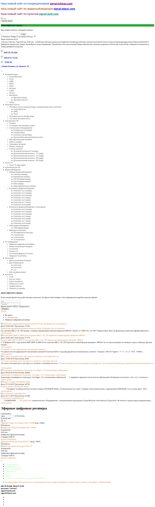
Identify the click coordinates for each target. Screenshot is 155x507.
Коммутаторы (19, 132)
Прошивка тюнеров (17, 144)
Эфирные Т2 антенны (18, 256)
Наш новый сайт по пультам (19, 14)
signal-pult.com (49, 14)
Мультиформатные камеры (24, 186)
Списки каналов (15, 149)
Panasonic (17, 267)
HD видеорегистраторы (23, 232)
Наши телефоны (16, 281)
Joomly (3, 311)
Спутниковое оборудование (20, 128)
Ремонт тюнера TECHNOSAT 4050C (15, 386)
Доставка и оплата (12, 466)
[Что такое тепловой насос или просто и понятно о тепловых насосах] (30, 356)
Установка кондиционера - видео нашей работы (25, 478)
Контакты (9, 274)
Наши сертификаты (13, 469)
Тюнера (12, 123)
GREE (11, 81)
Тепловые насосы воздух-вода (21, 116)
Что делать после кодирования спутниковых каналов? (23, 349)
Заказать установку (17, 288)
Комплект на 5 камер (22, 197)
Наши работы (10, 471)
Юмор (7, 473)
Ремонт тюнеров (16, 146)
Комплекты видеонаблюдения (21, 188)
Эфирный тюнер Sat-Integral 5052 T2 (16, 441)
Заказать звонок (7, 21)
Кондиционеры (11, 74)
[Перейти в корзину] (35, 36)
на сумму (17, 36)
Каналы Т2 (13, 251)
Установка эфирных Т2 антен (21, 253)
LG (14, 270)
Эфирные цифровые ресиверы (21, 244)
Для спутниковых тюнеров (20, 260)
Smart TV (8, 163)
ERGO (11, 83)
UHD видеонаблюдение (19, 225)
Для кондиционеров (17, 272)
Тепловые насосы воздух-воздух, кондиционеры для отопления (35, 107)
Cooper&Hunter (15, 76)
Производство (25, 400)
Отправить (5, 309)
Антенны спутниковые (22, 135)
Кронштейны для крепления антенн (28, 137)
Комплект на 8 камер (22, 204)
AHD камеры (18, 183)
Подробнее (11, 439)
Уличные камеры (20, 174)
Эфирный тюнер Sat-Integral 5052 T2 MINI (18, 423)
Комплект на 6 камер (22, 200)
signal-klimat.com (61, 3)
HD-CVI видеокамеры (22, 179)
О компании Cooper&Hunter (12, 398)
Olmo (11, 86)
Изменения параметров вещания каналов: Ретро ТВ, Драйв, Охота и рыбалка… (33, 328)
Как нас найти (15, 279)
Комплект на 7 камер (22, 202)
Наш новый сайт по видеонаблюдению (27, 8)
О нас (11, 277)
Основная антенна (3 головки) (25, 151)
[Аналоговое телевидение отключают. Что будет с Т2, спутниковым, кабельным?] (34, 370)
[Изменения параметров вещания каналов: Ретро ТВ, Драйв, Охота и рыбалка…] (34, 324)
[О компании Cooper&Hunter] (13, 393)
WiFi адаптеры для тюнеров (20, 139)
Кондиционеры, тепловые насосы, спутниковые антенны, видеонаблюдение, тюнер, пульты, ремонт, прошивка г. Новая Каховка (58, 482)
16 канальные (19, 239)
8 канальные (18, 237)
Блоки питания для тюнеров (20, 246)
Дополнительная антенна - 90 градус (28, 158)
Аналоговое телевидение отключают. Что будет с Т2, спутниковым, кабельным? (33, 375)
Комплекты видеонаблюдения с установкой (27, 207)
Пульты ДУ (9, 258)
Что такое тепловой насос (20, 118)
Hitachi (12, 93)
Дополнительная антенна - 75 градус (28, 153)
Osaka (11, 102)
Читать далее (6, 333)
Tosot (11, 79)
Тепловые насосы (12, 104)
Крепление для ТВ (12, 167)
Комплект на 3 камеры (22, 193)
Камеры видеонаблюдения (20, 172)
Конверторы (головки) (22, 130)
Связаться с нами (16, 284)
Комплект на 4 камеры (22, 195)
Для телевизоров (16, 263)
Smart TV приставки (17, 165)
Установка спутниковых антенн (22, 125)
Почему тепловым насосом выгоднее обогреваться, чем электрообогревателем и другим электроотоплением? (105, 363)
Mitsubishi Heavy (20, 97)
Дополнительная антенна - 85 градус (28, 160)
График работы (15, 286)
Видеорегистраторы (17, 230)
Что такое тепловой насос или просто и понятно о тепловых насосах (29, 361)
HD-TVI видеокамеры (22, 181)
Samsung (17, 265)
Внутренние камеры (21, 177)
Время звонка (6, 306)
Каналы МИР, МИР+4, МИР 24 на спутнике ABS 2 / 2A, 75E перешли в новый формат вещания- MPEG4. (42, 340)
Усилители (13, 249)
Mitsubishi (13, 95)
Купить (4, 439)
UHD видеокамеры (21, 228)
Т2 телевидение (11, 242)
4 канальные (18, 235)
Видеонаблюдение (12, 170)
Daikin (11, 90)
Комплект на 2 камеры (22, 190)
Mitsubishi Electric (20, 100)
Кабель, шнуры (15, 142)
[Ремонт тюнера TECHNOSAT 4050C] (15, 382)
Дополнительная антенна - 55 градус (28, 156)
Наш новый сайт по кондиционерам (25, 3)
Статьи (8, 476)
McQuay (12, 88)
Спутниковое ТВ (11, 121)
